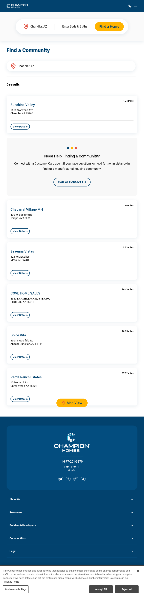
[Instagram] (76, 479)
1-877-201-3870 (72, 461)
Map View (74, 403)
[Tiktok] (83, 479)
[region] (72, 581)
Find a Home (109, 26)
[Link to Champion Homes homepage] (17, 6)
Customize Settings (15, 589)
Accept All (100, 589)
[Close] (138, 571)
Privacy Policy (11, 581)
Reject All (127, 589)
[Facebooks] (68, 479)
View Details (20, 126)
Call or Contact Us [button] (72, 182)
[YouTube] (60, 479)
